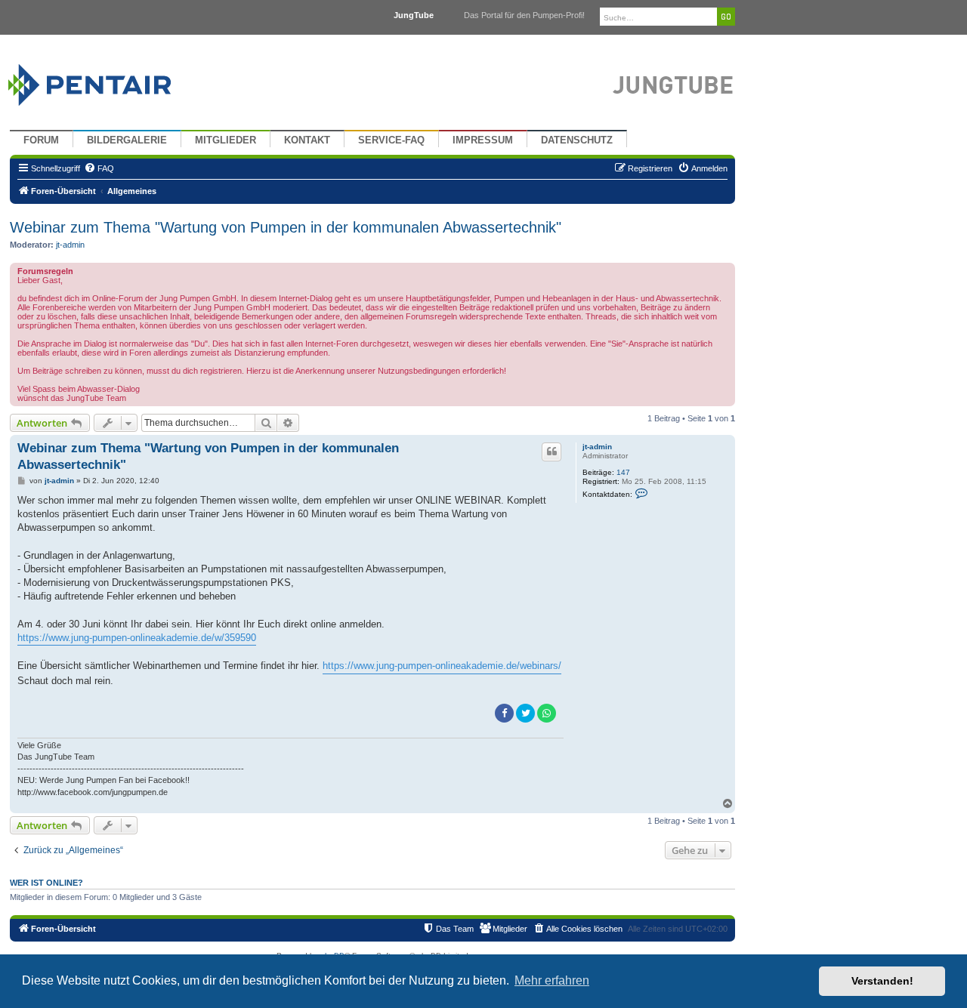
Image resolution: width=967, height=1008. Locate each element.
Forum (41, 140)
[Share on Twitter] (525, 713)
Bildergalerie (127, 140)
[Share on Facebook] (504, 713)
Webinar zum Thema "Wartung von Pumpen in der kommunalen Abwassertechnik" (285, 227)
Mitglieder (225, 140)
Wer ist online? (46, 882)
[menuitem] (99, 168)
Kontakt (307, 140)
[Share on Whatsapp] (546, 713)
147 (623, 472)
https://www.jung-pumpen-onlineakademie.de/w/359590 (136, 637)
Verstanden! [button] (882, 981)
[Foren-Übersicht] (107, 81)
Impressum (483, 140)
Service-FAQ (391, 140)
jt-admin (70, 244)
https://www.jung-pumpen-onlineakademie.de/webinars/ (442, 665)
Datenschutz (577, 140)
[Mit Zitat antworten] (551, 451)
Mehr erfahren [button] (551, 980)
